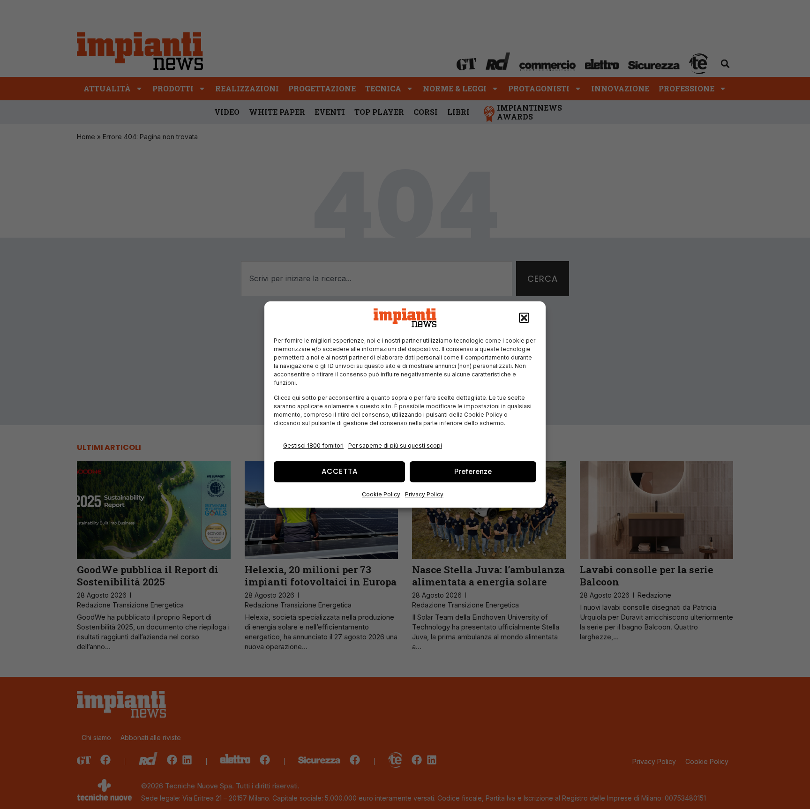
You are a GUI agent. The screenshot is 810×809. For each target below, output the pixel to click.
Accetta (340, 471)
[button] (524, 317)
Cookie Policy (381, 494)
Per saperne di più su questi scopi (395, 445)
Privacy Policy (424, 494)
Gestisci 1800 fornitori (313, 445)
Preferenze (473, 471)
